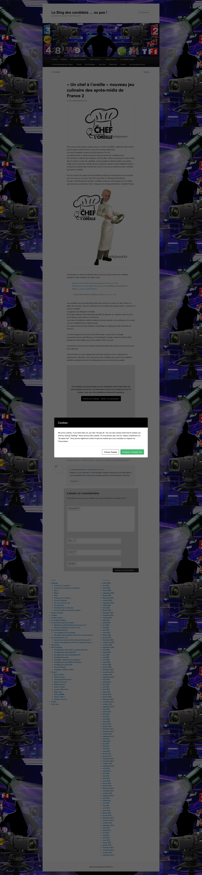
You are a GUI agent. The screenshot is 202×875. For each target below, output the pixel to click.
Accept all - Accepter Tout (132, 452)
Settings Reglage (110, 452)
